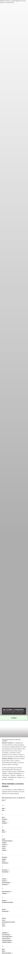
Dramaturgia (5, 862)
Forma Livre (5, 884)
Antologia (4, 822)
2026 (3, 808)
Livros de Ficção (6, 934)
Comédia (4, 842)
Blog (3, 830)
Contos (4, 846)
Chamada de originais (7, 840)
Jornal (3, 920)
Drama (3, 860)
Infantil (3, 909)
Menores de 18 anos (6, 952)
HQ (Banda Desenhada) (7, 902)
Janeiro (4, 918)
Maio (3, 949)
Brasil (3, 831)
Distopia (4, 859)
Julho (3, 923)
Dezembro (4, 857)
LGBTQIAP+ (5, 932)
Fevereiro (4, 880)
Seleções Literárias (13, 710)
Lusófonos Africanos (7, 940)
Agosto (4, 821)
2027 (3, 810)
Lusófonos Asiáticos (7, 942)
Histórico (4, 900)
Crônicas (4, 850)
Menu (15, 718)
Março (3, 951)
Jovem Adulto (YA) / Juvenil (8, 921)
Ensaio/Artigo (5, 871)
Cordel (3, 848)
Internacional (5, 911)
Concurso (4, 844)
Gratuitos (4, 893)
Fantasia (4, 878)
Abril (3, 817)
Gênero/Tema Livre (6, 891)
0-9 (3, 797)
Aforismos (4, 819)
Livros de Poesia (6, 938)
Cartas (3, 838)
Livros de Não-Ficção (7, 936)
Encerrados (4, 869)
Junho (3, 925)
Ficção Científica (6, 882)
